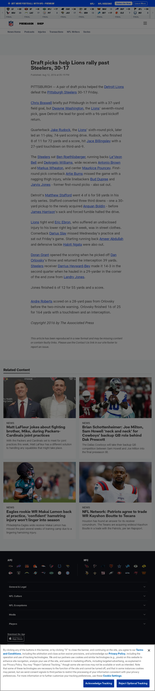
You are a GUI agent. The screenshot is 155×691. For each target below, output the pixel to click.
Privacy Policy (117, 653)
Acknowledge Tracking (98, 683)
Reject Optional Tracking (133, 683)
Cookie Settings (112, 675)
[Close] (149, 650)
